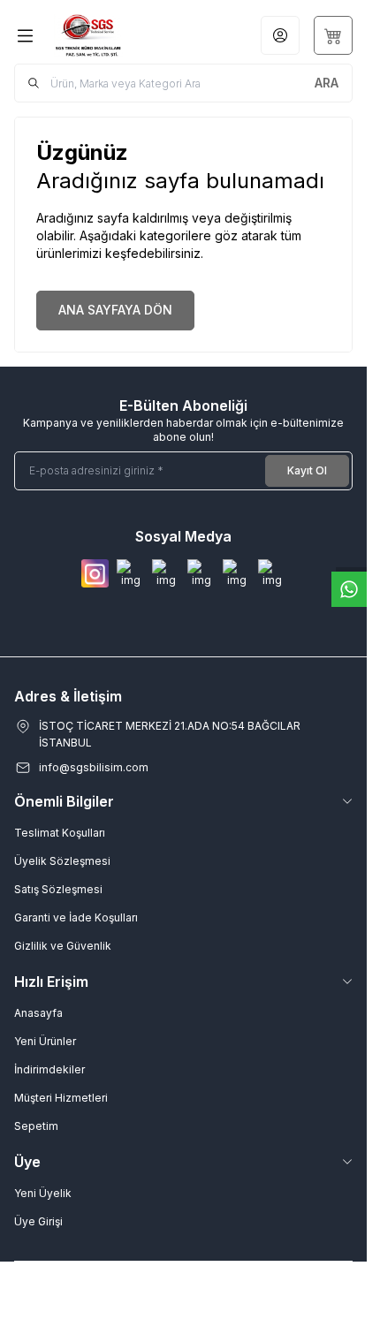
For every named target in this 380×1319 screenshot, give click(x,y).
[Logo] (110, 35)
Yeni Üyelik (43, 1193)
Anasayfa (38, 1013)
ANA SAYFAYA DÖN (115, 309)
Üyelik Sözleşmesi (62, 861)
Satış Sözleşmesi (58, 889)
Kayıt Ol (307, 470)
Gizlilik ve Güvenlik (62, 945)
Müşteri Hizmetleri (61, 1097)
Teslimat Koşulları (59, 832)
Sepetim (36, 1126)
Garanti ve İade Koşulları (76, 917)
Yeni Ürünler (45, 1041)
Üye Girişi (38, 1221)
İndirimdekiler (49, 1069)
